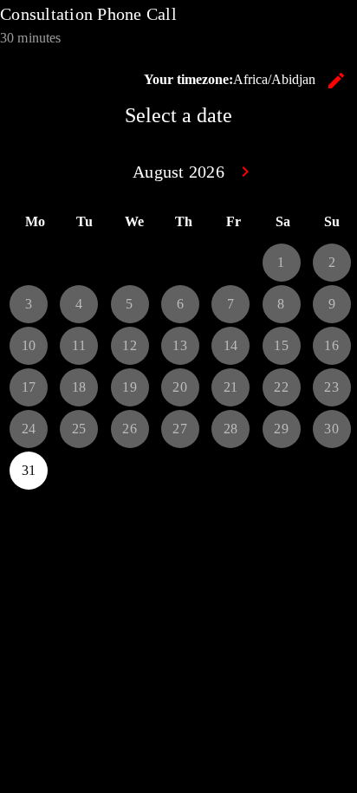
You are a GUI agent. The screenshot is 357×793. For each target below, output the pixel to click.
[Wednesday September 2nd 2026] (130, 471)
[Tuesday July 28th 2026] (79, 263)
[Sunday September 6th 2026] (332, 471)
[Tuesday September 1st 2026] (79, 471)
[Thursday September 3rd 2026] (180, 471)
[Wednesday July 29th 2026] (130, 263)
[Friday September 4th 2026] (230, 471)
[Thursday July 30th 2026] (180, 263)
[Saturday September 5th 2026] (282, 471)
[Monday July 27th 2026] (29, 263)
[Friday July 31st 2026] (230, 263)
